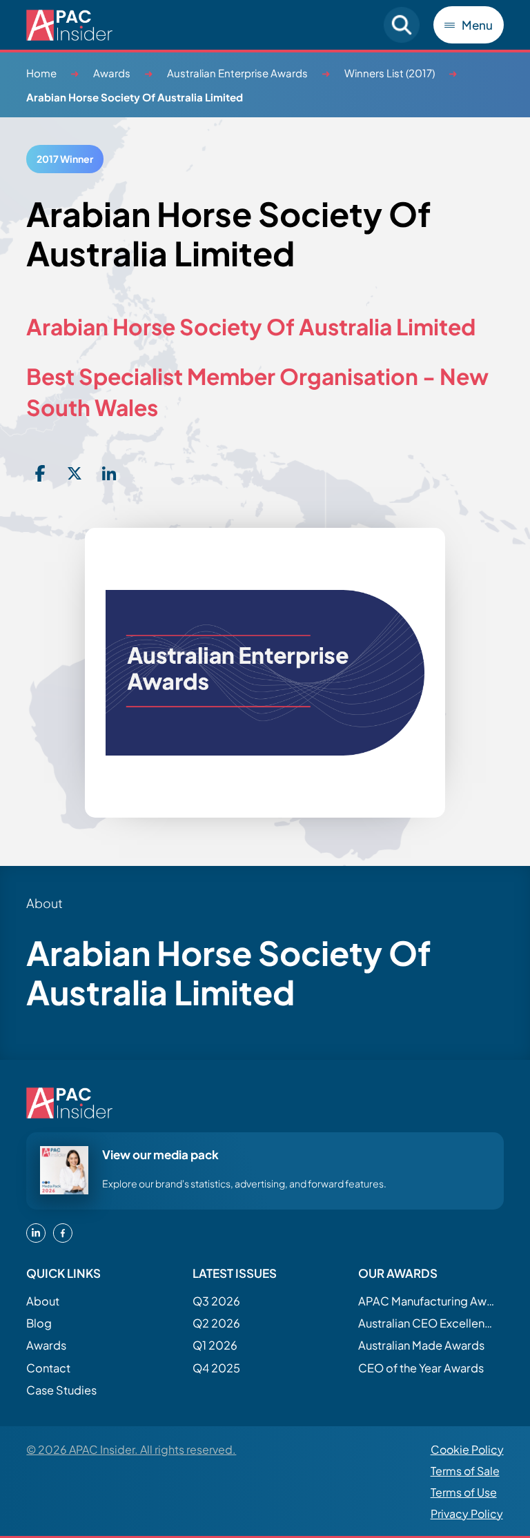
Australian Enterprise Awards (237, 72)
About (42, 1301)
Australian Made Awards (421, 1345)
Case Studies (61, 1390)
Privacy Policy (467, 1513)
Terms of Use (464, 1492)
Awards (111, 72)
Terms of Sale (465, 1470)
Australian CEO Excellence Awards (427, 1323)
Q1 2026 (215, 1345)
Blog (39, 1323)
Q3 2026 (216, 1301)
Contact (48, 1368)
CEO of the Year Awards (421, 1368)
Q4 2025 (216, 1368)
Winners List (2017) (389, 72)
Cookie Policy (467, 1449)
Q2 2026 (216, 1323)
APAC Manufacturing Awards (427, 1301)
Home (41, 72)
